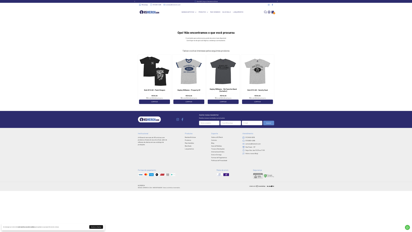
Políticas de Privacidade (219, 160)
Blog (212, 143)
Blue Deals (227, 12)
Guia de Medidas (216, 146)
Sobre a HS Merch (217, 137)
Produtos (202, 12)
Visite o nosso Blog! (251, 153)
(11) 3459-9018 (250, 137)
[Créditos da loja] (270, 186)
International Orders (217, 152)
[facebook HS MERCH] (272, 5)
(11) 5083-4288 (157, 5)
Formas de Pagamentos (219, 157)
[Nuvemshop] (257, 186)
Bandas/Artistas (188, 12)
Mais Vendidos (215, 12)
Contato (214, 140)
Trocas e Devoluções (218, 149)
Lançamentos (238, 12)
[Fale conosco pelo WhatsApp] (407, 227)
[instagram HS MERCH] (268, 5)
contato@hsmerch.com (173, 5)
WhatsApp (145, 5)
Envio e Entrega (216, 155)
